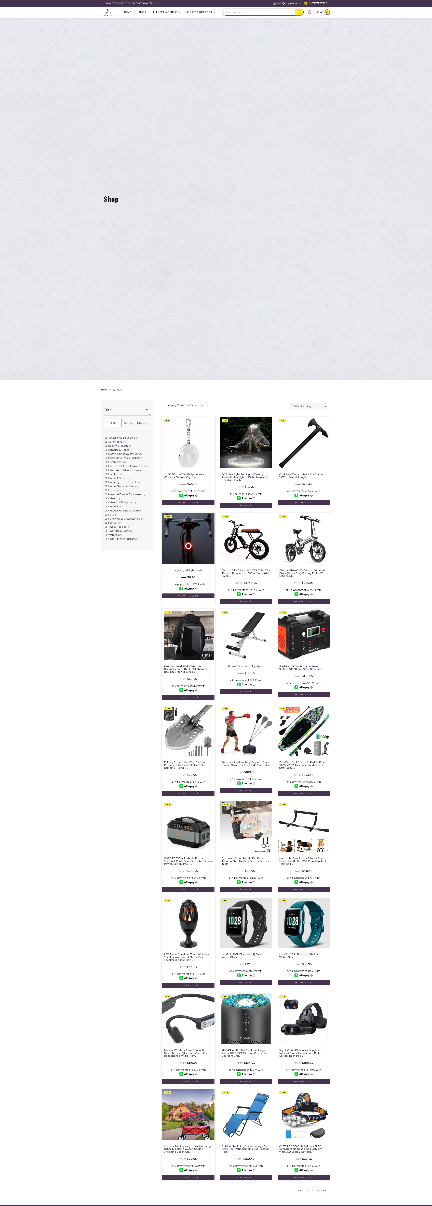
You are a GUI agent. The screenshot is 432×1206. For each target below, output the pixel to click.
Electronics (114, 462)
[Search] (299, 12)
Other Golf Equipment (121, 502)
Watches (113, 534)
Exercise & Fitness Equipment (125, 466)
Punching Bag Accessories (124, 518)
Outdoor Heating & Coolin (123, 510)
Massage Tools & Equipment (125, 494)
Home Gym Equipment (122, 482)
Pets (111, 514)
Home (127, 12)
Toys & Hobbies (117, 526)
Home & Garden (117, 478)
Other (111, 498)
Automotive (115, 441)
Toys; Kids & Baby (118, 530)
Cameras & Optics (118, 449)
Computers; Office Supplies (124, 457)
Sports (112, 522)
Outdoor (113, 506)
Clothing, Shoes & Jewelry (123, 453)
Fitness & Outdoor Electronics (125, 470)
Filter (113, 423)
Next (326, 1190)
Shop (142, 12)
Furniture (113, 474)
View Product (188, 502)
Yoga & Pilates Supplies (122, 538)
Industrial (113, 490)
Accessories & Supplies (121, 437)
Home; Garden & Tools (121, 486)
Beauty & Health (118, 445)
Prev (300, 1190)
